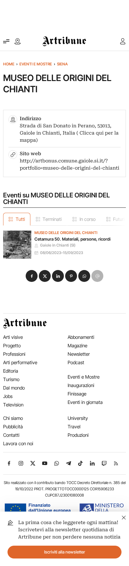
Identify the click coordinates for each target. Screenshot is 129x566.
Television (13, 405)
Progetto (12, 346)
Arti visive (13, 337)
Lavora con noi (18, 443)
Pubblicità (13, 427)
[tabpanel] (64, 242)
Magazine (77, 346)
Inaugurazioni (81, 385)
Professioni (14, 354)
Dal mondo (14, 388)
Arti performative (20, 362)
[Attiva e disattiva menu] (6, 41)
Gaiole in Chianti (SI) (57, 245)
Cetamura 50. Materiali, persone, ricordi (72, 239)
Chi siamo (13, 418)
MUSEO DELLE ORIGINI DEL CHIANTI (65, 233)
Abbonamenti (81, 337)
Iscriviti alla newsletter (64, 551)
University (78, 418)
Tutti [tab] (20, 219)
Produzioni (78, 435)
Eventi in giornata (85, 402)
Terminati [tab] (52, 219)
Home (8, 64)
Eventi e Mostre (35, 64)
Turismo (11, 379)
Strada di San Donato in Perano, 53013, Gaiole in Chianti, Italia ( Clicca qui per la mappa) (69, 133)
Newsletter (79, 354)
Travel (74, 427)
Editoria (10, 371)
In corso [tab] (87, 219)
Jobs (8, 396)
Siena (62, 64)
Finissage (77, 394)
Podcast (76, 362)
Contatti (11, 435)
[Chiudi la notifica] (124, 517)
